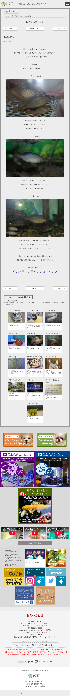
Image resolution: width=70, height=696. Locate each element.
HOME (7, 16)
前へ (10, 28)
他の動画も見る (35, 543)
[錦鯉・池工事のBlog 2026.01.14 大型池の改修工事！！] (16, 378)
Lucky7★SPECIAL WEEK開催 (12, 557)
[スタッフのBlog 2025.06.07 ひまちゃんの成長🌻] (35, 401)
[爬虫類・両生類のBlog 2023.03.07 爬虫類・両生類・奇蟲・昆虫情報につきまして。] (35, 355)
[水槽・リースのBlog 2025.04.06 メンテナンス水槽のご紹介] (35, 378)
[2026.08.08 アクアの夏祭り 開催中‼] (35, 549)
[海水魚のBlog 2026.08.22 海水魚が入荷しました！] (16, 332)
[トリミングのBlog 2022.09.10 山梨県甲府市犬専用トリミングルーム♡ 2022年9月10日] (35, 308)
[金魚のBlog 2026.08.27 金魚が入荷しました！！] (35, 332)
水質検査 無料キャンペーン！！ (13, 564)
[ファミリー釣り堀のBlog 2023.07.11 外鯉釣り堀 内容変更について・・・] (53, 378)
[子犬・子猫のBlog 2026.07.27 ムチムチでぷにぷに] (16, 308)
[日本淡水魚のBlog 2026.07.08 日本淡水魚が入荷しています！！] (53, 332)
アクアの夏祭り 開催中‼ (11, 551)
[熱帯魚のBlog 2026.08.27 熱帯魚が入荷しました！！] (53, 308)
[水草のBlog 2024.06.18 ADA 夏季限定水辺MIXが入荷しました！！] (16, 355)
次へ (59, 28)
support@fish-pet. (39, 661)
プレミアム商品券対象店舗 (11, 554)
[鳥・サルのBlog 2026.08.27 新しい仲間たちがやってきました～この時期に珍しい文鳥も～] (53, 355)
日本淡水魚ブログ (17, 16)
